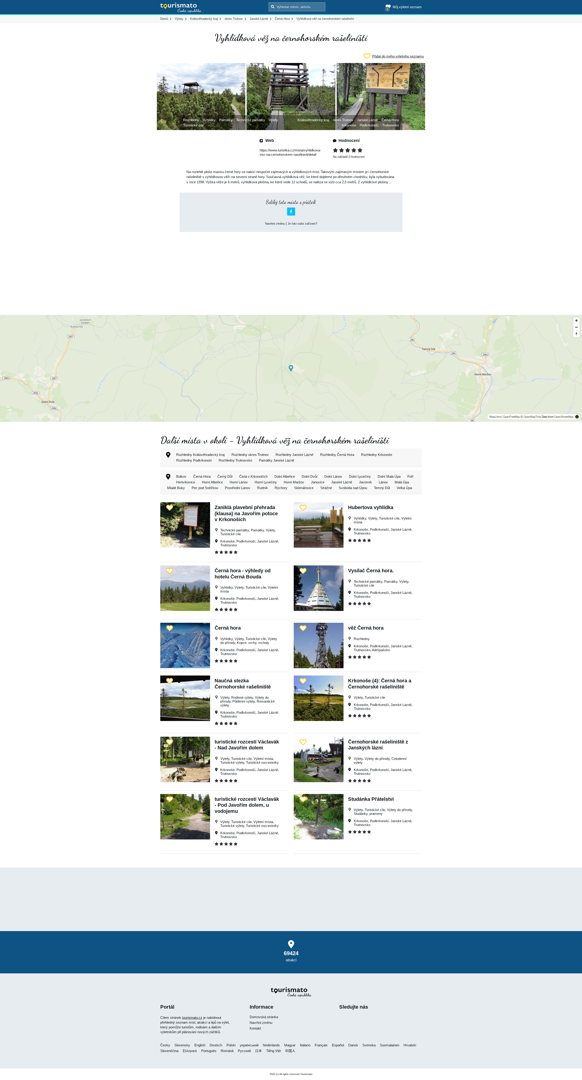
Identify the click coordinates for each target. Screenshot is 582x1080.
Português (208, 1050)
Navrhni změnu (275, 223)
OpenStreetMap (563, 416)
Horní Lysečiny (266, 482)
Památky (226, 120)
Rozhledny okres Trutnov (250, 455)
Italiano (305, 1045)
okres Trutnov (343, 120)
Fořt (410, 476)
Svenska (369, 1045)
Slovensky (182, 1045)
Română (227, 1050)
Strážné (326, 488)
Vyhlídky (209, 120)
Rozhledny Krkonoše (376, 455)
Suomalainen (389, 1045)
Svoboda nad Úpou (353, 488)
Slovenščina (169, 1050)
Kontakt (255, 1028)
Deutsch (216, 1045)
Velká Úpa (404, 488)
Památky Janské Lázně (276, 460)
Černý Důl (224, 476)
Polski (231, 1045)
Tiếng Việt (273, 1050)
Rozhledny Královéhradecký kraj (200, 455)
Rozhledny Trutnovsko (235, 460)
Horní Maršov (294, 482)
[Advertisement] (291, 269)
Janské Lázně (367, 120)
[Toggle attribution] (577, 416)
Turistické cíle (193, 125)
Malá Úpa (402, 482)
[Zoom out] (576, 327)
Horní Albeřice (212, 482)
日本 (258, 1050)
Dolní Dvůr (310, 476)
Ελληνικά (190, 1050)
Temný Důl (382, 488)
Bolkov (181, 476)
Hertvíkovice (185, 482)
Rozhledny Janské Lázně (294, 455)
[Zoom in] (576, 320)
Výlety (273, 120)
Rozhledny (191, 120)
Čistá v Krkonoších (253, 476)
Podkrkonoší (369, 125)
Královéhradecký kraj (313, 120)
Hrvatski (410, 1045)
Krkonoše (349, 125)
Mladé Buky (176, 488)
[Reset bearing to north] (576, 334)
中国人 (290, 1050)
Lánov (383, 482)
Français (321, 1045)
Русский (244, 1050)
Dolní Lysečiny (360, 476)
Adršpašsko (381, 650)
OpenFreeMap (511, 416)
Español (338, 1045)
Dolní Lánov (333, 476)
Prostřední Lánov (237, 488)
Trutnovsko (390, 125)
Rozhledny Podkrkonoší (194, 460)
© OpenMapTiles (531, 416)
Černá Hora (390, 120)
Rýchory (281, 488)
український (249, 1045)
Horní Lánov (239, 482)
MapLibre (495, 416)
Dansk (353, 1045)
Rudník (262, 488)
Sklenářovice (304, 488)
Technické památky (250, 120)
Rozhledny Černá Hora (337, 455)
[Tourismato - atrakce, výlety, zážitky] (180, 8)
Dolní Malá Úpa (389, 476)
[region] (291, 368)
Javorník (365, 482)
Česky (165, 1045)
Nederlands (271, 1045)
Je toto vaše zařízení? (302, 223)
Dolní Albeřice (284, 476)
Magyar (290, 1045)
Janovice (317, 482)
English (199, 1045)
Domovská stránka (264, 1017)
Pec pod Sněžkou (205, 488)
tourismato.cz (192, 1018)
